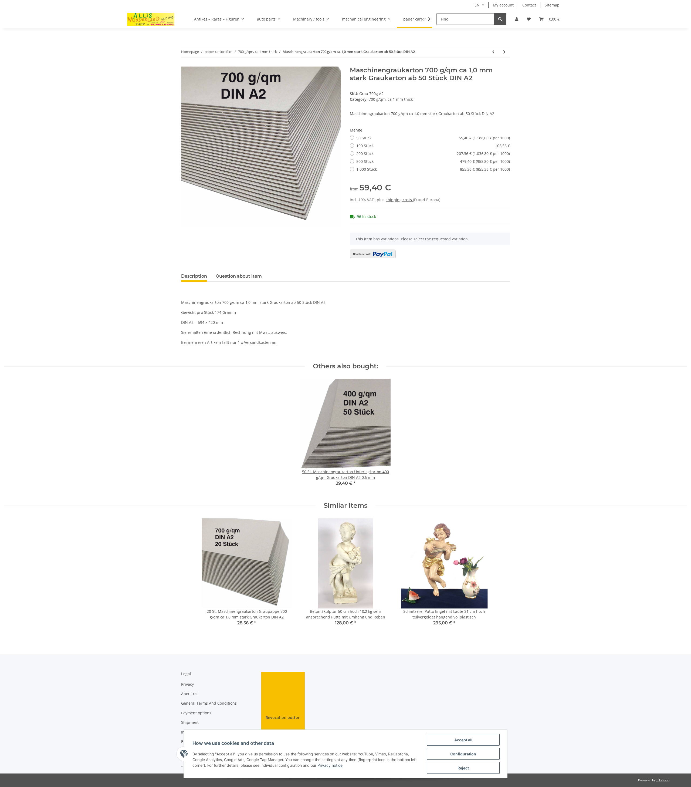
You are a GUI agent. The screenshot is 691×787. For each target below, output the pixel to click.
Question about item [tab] (239, 276)
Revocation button (283, 717)
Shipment (190, 722)
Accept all (463, 740)
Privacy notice (330, 765)
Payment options (196, 712)
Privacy (187, 684)
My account (503, 5)
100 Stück (433, 145)
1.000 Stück (433, 169)
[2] (373, 254)
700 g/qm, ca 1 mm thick (391, 99)
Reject (463, 768)
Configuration (463, 754)
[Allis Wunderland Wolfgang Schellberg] (151, 19)
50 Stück (433, 137)
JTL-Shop (662, 780)
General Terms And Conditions (209, 703)
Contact (529, 5)
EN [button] (477, 5)
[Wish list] (529, 19)
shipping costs (399, 199)
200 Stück (433, 153)
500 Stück (433, 161)
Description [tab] (194, 276)
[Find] (500, 19)
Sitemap (552, 5)
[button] (517, 19)
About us (189, 693)
